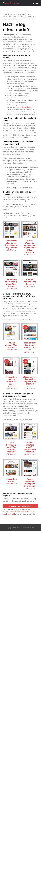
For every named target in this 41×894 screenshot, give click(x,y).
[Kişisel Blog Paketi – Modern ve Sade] (11, 358)
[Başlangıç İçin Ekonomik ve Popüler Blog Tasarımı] (29, 358)
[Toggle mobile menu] (37, 3)
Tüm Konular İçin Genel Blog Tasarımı (30, 345)
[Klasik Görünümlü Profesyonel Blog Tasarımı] (29, 460)
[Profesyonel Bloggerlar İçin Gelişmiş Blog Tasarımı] (11, 222)
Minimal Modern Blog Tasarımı (11, 345)
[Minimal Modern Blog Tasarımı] (11, 324)
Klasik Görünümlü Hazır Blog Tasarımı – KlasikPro (11, 447)
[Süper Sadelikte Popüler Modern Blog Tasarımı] (29, 424)
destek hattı (26, 107)
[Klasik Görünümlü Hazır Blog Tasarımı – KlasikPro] (11, 424)
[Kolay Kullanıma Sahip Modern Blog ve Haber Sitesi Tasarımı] (29, 222)
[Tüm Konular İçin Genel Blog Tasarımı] (29, 324)
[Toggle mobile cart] (33, 3)
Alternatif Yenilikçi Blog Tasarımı (30, 281)
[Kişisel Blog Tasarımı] (11, 460)
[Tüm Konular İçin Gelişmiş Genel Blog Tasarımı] (11, 261)
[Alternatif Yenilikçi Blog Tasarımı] (29, 261)
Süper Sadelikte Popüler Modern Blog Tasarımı (30, 447)
